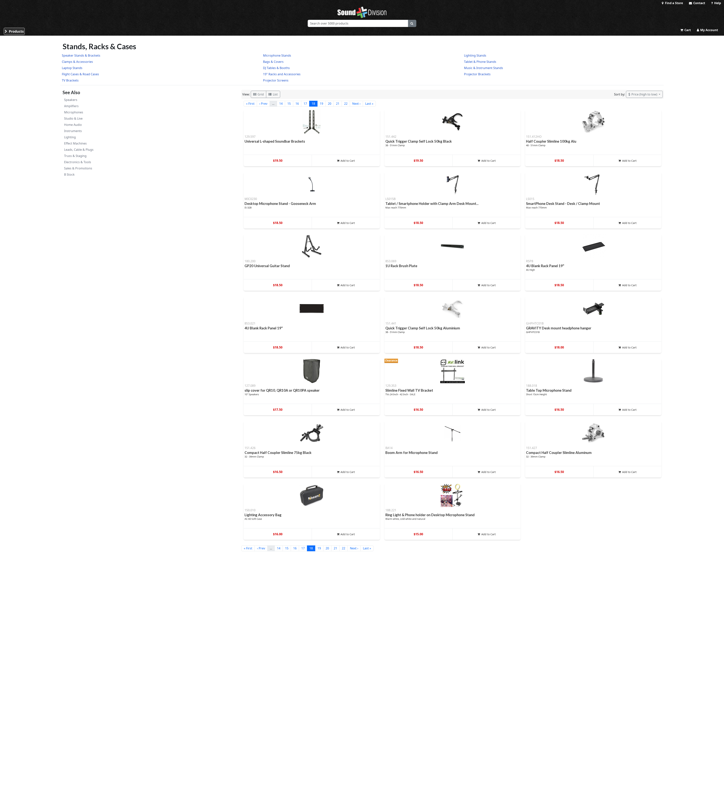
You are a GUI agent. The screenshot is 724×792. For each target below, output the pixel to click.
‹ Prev (263, 103)
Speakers (70, 100)
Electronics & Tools (77, 162)
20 (329, 103)
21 (337, 103)
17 (305, 103)
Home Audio (73, 125)
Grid (260, 94)
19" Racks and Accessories (282, 74)
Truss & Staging (75, 156)
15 (289, 103)
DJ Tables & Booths (276, 68)
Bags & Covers (273, 62)
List (275, 94)
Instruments (73, 131)
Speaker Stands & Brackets (81, 55)
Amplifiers (71, 106)
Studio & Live (73, 118)
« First (250, 103)
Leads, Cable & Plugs (79, 150)
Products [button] (16, 31)
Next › (356, 103)
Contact (699, 3)
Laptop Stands (72, 68)
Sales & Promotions (78, 168)
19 (321, 103)
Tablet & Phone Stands (480, 62)
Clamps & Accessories (77, 62)
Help (717, 3)
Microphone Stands (277, 55)
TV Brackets (70, 80)
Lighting (70, 137)
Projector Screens (275, 80)
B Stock (69, 174)
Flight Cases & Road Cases (80, 74)
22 (345, 103)
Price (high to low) (644, 94)
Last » (369, 103)
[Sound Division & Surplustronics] (362, 12)
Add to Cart (347, 160)
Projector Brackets (477, 74)
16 (297, 103)
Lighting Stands (475, 55)
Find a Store (673, 3)
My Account (708, 30)
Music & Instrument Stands (483, 68)
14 (281, 103)
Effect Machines (75, 143)
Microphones (73, 112)
